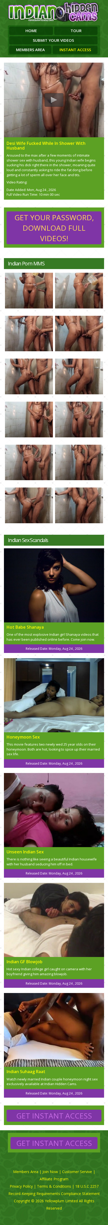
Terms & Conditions (54, 1186)
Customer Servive (77, 1171)
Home (31, 30)
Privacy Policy (21, 1186)
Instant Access (75, 49)
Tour (76, 30)
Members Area (30, 49)
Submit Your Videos (53, 40)
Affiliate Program (54, 1178)
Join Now (50, 1171)
